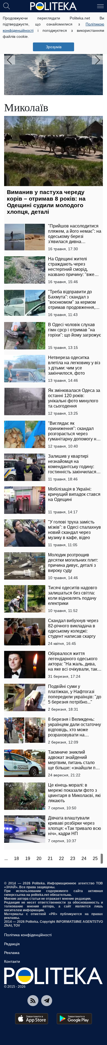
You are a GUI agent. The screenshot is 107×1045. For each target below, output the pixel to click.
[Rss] (32, 1000)
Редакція (12, 944)
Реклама (11, 952)
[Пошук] (6, 5)
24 (83, 858)
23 (72, 858)
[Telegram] (46, 1000)
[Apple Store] (31, 1018)
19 (27, 858)
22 (61, 858)
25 (95, 858)
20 (38, 858)
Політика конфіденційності (28, 935)
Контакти (12, 961)
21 (50, 858)
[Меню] (100, 5)
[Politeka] (53, 6)
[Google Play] (74, 1018)
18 (16, 858)
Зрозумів (53, 47)
